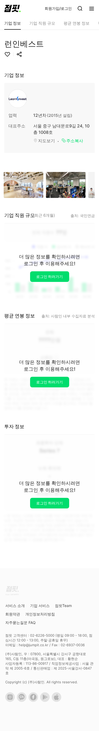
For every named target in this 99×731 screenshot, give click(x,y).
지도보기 (46, 140)
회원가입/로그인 (58, 8)
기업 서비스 (40, 605)
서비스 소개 (15, 605)
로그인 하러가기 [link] (49, 276)
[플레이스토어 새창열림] (46, 700)
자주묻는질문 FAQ (20, 622)
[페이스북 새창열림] (34, 700)
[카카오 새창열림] (23, 700)
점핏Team (63, 605)
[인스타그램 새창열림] (11, 700)
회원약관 (12, 614)
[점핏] (12, 8)
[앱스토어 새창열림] (57, 700)
